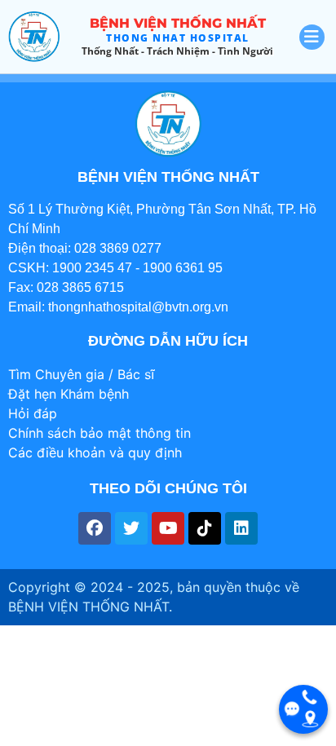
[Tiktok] (204, 528)
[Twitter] (131, 528)
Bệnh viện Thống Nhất (178, 23)
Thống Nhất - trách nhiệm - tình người (177, 51)
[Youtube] (168, 528)
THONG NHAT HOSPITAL (178, 38)
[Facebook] (94, 528)
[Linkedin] (241, 528)
